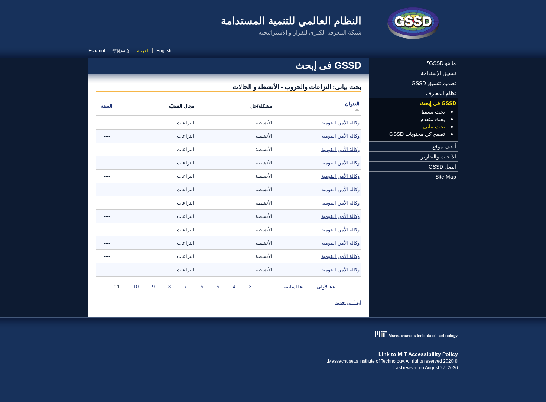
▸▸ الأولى (326, 287)
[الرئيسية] (413, 24)
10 (136, 287)
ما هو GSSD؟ (441, 63)
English (164, 50)
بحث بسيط (433, 112)
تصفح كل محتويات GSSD (417, 134)
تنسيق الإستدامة (438, 73)
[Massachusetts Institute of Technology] (273, 335)
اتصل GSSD (442, 167)
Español (96, 50)
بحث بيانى (434, 127)
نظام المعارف (441, 93)
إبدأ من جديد (348, 302)
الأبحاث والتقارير (438, 157)
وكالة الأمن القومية (340, 122)
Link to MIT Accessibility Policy (418, 354)
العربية (143, 50)
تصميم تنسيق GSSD (434, 83)
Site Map (445, 177)
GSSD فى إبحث (438, 103)
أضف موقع (444, 147)
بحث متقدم (432, 119)
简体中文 (121, 51)
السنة (107, 106)
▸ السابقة (293, 287)
